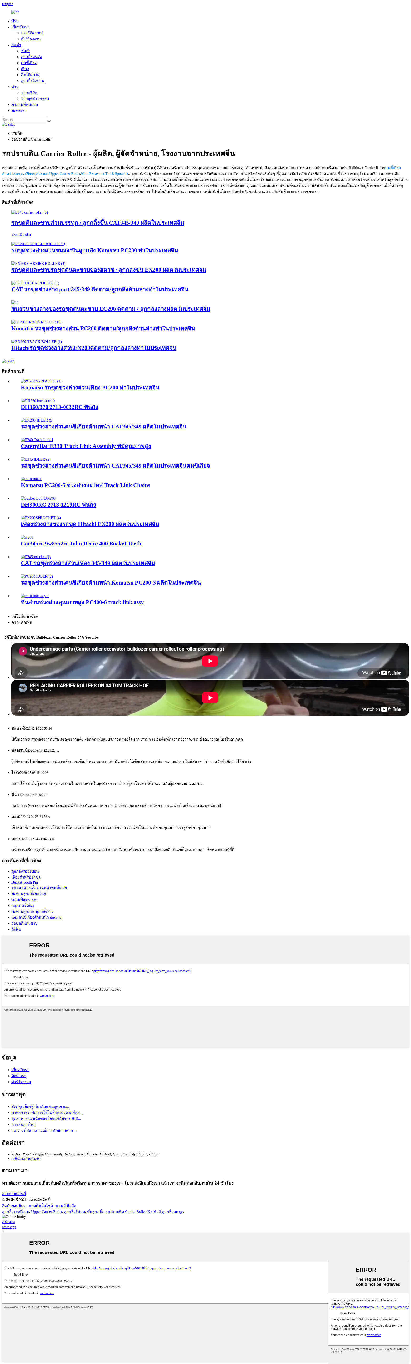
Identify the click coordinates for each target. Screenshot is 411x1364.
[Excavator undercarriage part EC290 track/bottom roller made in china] (15, 302)
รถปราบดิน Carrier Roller (126, 1212)
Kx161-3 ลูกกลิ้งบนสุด (165, 1212)
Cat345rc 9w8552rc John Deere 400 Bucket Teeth (81, 543)
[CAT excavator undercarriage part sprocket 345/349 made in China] (36, 557)
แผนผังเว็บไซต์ (41, 1206)
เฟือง (25, 69)
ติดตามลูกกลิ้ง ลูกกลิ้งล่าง (32, 911)
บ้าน (15, 21)
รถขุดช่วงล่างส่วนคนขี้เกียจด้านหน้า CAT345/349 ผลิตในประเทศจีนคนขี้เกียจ (115, 466)
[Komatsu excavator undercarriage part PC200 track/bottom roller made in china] (36, 322)
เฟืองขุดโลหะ (36, 174)
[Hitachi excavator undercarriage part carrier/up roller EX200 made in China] (38, 263)
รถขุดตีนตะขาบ (24, 923)
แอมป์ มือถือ (66, 1206)
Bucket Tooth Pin (24, 882)
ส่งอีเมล (8, 1222)
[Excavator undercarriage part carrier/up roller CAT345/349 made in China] (29, 212)
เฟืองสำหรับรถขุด (26, 877)
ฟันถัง (25, 51)
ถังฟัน (16, 929)
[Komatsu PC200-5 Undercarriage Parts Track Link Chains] (31, 479)
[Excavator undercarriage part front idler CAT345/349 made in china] (37, 420)
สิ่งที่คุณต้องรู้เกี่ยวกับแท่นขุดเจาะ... (40, 1106)
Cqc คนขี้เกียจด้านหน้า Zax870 (36, 917)
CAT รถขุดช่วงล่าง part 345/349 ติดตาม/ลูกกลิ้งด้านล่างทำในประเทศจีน (99, 289)
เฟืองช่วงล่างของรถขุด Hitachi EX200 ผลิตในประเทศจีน (90, 524)
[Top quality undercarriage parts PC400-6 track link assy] (35, 596)
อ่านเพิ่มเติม (21, 235)
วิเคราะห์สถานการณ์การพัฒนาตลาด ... (44, 1130)
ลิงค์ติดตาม (30, 75)
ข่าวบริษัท (29, 93)
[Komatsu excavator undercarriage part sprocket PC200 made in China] (41, 381)
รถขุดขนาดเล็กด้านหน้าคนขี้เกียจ (39, 888)
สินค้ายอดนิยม (14, 1206)
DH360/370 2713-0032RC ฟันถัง (59, 407)
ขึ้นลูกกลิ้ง (95, 1212)
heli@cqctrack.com (26, 1158)
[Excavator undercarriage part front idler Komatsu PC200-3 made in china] (37, 576)
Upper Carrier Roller (64, 174)
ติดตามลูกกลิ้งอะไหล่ (28, 893)
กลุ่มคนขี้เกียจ (22, 905)
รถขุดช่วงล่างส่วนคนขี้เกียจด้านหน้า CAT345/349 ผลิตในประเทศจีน (103, 426)
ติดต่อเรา (18, 110)
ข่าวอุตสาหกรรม (35, 99)
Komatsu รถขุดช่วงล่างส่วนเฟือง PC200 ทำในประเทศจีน (90, 387)
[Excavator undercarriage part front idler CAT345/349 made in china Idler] (35, 459)
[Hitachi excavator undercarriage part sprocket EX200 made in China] (41, 518)
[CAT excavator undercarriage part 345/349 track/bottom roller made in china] (35, 283)
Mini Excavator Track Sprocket (104, 174)
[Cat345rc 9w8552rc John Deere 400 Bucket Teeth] (27, 537)
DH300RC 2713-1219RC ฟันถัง (58, 505)
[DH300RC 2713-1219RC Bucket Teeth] (38, 498)
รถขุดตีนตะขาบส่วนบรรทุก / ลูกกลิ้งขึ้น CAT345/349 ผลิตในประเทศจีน (97, 223)
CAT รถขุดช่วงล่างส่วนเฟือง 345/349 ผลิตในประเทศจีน (88, 563)
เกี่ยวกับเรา (20, 27)
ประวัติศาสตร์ (32, 33)
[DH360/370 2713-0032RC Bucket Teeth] (38, 401)
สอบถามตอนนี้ (14, 1194)
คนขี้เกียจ (29, 63)
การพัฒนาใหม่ (23, 1124)
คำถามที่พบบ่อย (24, 104)
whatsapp (9, 1227)
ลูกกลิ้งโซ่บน (74, 1212)
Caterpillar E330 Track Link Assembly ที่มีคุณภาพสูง (86, 446)
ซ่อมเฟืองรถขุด (24, 899)
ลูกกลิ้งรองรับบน (25, 871)
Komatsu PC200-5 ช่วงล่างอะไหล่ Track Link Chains (85, 485)
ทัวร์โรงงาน (31, 39)
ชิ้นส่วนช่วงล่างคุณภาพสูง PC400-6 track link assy (82, 602)
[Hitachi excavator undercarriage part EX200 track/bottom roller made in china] (36, 342)
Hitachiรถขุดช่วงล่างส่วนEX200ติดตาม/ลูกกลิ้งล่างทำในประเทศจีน (93, 348)
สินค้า (16, 45)
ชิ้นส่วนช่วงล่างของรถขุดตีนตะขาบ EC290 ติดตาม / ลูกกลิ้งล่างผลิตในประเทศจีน (110, 309)
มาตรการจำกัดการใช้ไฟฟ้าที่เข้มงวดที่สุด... (47, 1112)
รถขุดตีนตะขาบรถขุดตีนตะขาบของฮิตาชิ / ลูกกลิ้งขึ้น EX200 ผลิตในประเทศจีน (108, 270)
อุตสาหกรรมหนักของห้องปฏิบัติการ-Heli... (46, 1118)
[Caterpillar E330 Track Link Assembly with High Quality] (37, 440)
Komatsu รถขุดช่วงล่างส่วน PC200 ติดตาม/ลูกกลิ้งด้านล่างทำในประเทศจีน (103, 328)
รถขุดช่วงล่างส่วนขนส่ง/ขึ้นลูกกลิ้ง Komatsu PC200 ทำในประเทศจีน (94, 250)
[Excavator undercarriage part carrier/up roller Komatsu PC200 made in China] (38, 244)
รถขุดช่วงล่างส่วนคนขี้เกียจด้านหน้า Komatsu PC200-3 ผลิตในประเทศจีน (111, 583)
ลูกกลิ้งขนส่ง (31, 57)
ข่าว (14, 87)
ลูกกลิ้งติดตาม (32, 81)
